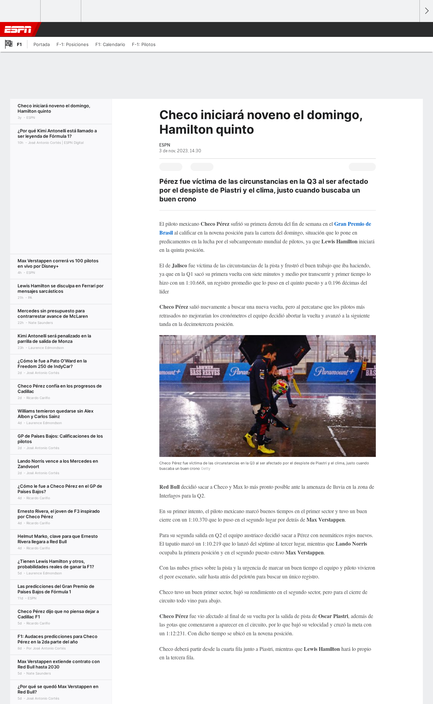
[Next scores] (426, 11)
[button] (411, 29)
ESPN (17, 29)
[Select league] (20, 11)
